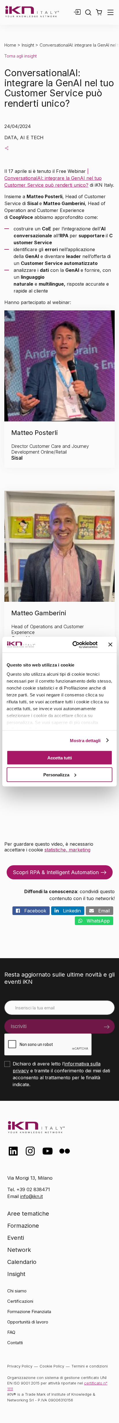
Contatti (15, 1342)
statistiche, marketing (67, 850)
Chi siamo (17, 1291)
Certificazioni (20, 1301)
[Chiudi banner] (110, 645)
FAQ (11, 1332)
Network (19, 1249)
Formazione (23, 1225)
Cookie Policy (52, 1366)
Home (10, 45)
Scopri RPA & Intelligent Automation (56, 872)
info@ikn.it (31, 1196)
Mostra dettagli (85, 740)
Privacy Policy (19, 1366)
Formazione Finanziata (29, 1311)
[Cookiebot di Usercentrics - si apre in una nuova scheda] (74, 644)
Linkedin (70, 911)
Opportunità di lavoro (27, 1322)
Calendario (21, 1261)
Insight (28, 45)
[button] (99, 12)
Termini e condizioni (89, 1366)
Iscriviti (19, 1026)
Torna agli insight (20, 56)
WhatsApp (96, 921)
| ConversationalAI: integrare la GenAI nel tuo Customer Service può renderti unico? (53, 178)
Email (102, 911)
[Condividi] (6, 147)
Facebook (33, 911)
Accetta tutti (59, 757)
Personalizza (56, 774)
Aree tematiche (28, 1213)
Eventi (15, 1237)
